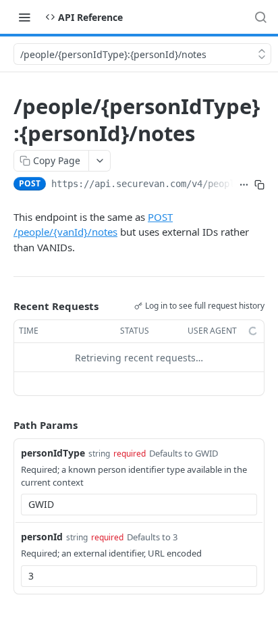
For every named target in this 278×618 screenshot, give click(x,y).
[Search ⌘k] (260, 17)
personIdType (53, 452)
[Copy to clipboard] (259, 185)
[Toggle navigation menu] (24, 17)
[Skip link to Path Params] (4, 425)
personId (42, 536)
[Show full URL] (244, 185)
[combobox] (139, 504)
